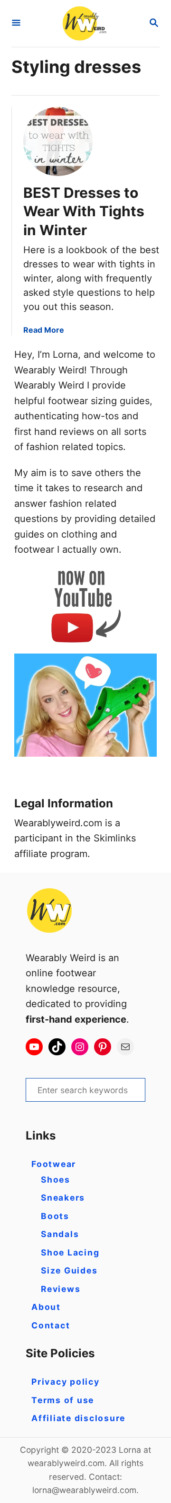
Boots (55, 1216)
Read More (43, 330)
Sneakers (63, 1197)
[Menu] (16, 23)
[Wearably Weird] (84, 23)
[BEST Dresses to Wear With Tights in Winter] (58, 141)
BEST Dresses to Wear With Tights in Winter (83, 211)
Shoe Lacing (70, 1252)
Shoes (55, 1180)
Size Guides (69, 1270)
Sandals (60, 1234)
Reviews (60, 1289)
